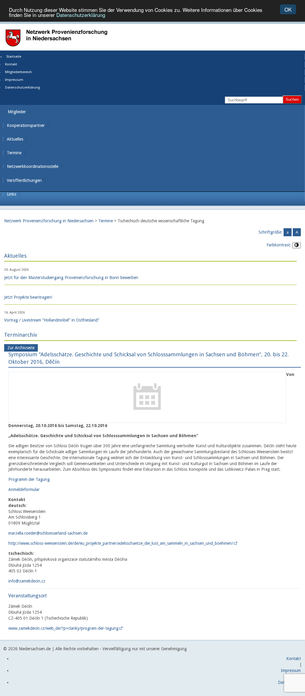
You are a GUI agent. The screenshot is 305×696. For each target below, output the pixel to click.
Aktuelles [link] (15, 139)
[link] (147, 419)
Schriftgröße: (270, 232)
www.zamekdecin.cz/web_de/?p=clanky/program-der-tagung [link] (63, 628)
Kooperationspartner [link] (26, 125)
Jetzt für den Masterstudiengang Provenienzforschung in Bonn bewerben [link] (71, 277)
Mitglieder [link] (17, 111)
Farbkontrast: (279, 245)
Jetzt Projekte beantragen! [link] (28, 297)
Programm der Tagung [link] (29, 479)
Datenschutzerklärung (80, 14)
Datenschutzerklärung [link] (22, 87)
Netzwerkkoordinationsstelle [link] (32, 166)
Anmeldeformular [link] (24, 489)
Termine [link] (14, 152)
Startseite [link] (13, 57)
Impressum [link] (14, 80)
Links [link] (11, 194)
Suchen (292, 99)
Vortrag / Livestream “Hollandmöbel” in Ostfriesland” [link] (51, 320)
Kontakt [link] (11, 64)
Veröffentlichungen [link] (24, 180)
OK (288, 9)
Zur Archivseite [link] (21, 348)
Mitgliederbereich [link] (18, 72)
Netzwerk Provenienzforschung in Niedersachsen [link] (49, 220)
